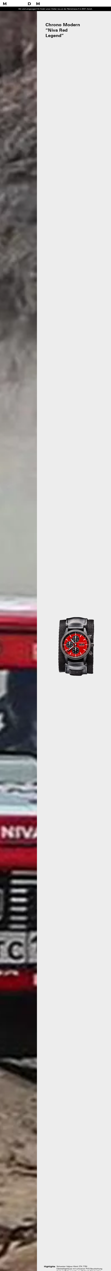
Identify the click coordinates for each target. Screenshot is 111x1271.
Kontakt (105, 4)
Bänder (77, 4)
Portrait (97, 4)
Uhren (54, 4)
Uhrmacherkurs (65, 4)
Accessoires (87, 4)
